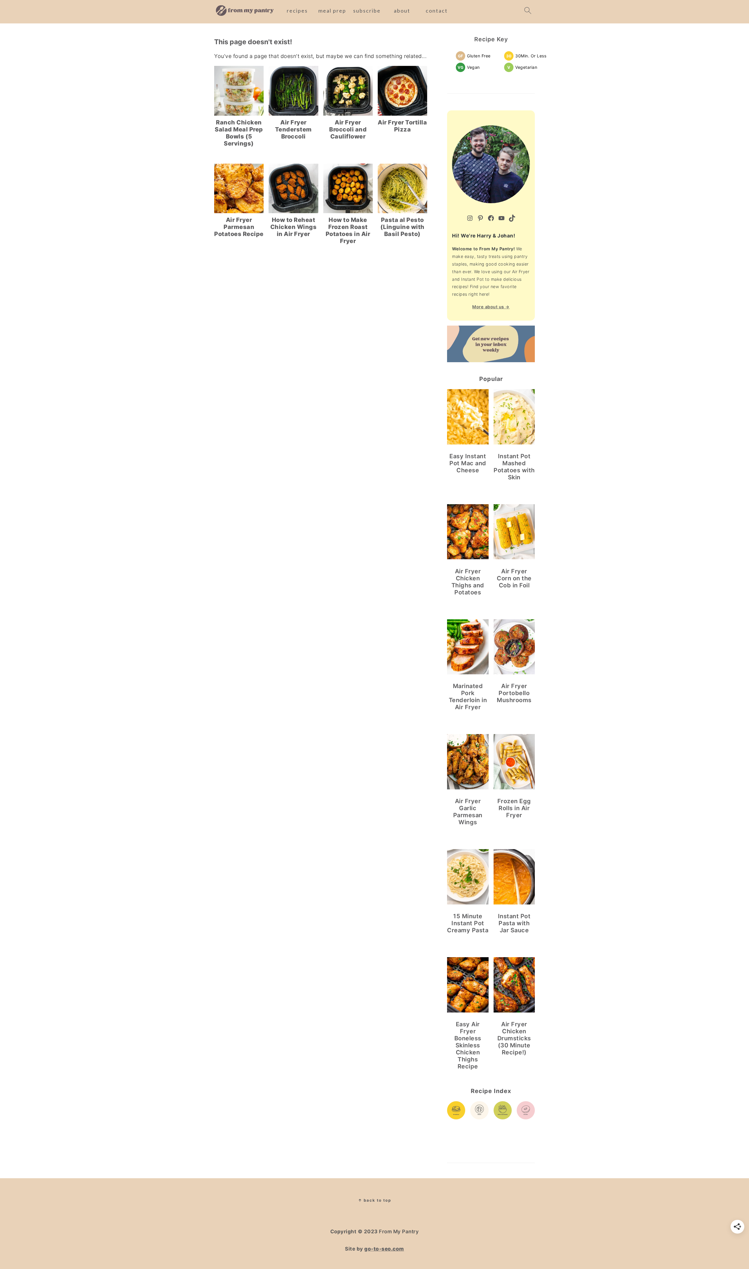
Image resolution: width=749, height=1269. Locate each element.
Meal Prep (332, 10)
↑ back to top (374, 1200)
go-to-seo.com (384, 1249)
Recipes (297, 10)
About (402, 10)
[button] (474, 55)
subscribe (367, 10)
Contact (437, 10)
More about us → (491, 306)
